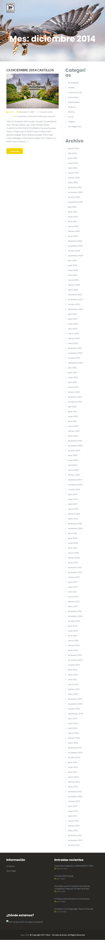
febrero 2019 (74, 514)
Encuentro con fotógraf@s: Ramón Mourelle (73, 909)
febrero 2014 (74, 738)
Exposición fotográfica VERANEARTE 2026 (73, 865)
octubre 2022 (74, 358)
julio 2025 (72, 207)
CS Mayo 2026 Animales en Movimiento (72, 898)
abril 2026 (72, 168)
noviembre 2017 (75, 572)
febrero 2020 (74, 475)
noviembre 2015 (75, 660)
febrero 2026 (74, 177)
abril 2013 (72, 772)
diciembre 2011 (75, 835)
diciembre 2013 (75, 747)
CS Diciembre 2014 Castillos (30, 70)
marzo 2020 (73, 470)
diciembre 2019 (75, 479)
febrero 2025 (74, 231)
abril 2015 (72, 679)
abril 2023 (72, 328)
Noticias (72, 107)
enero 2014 (73, 743)
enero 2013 (73, 786)
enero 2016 (73, 650)
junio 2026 (72, 158)
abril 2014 (72, 728)
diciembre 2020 (75, 440)
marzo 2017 (73, 596)
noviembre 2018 (75, 528)
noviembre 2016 (75, 616)
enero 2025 (73, 236)
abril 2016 (72, 635)
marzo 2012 (73, 820)
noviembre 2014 (75, 704)
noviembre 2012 (75, 796)
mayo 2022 (73, 377)
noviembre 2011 (75, 840)
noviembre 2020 (75, 445)
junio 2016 (72, 626)
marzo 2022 (73, 387)
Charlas (71, 87)
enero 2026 (73, 182)
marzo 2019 (73, 509)
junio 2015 (72, 669)
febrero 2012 (74, 825)
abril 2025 (72, 221)
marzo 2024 (73, 280)
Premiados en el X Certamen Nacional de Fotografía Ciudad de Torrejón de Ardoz (72, 887)
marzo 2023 (73, 333)
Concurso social (45, 112)
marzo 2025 (73, 226)
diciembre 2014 (75, 699)
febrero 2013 (74, 781)
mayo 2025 (73, 216)
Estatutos (10, 866)
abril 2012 (72, 816)
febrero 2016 (74, 645)
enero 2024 (73, 289)
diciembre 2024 (75, 241)
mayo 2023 (73, 323)
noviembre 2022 (75, 353)
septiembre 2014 (75, 713)
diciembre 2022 (75, 348)
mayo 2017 (73, 587)
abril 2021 (72, 421)
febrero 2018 (74, 557)
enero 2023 (73, 343)
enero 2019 (73, 518)
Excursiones (73, 97)
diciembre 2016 (75, 611)
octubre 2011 (74, 845)
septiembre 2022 (75, 362)
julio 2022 (72, 367)
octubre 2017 (74, 577)
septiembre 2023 (75, 309)
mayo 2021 (73, 416)
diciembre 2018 (75, 523)
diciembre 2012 (75, 791)
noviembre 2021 (75, 401)
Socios (71, 116)
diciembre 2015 (75, 655)
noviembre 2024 (75, 246)
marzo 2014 (73, 733)
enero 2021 (73, 436)
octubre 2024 (74, 250)
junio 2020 (72, 455)
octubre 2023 (74, 304)
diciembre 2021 (75, 397)
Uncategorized (74, 126)
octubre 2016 (74, 621)
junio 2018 (72, 538)
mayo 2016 (73, 630)
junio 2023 (72, 319)
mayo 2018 (73, 543)
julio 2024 (72, 260)
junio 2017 (72, 582)
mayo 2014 (73, 723)
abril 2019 (72, 504)
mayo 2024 (73, 270)
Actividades (73, 82)
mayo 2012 (73, 811)
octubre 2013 (74, 757)
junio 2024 (72, 265)
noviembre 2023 (75, 299)
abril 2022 (72, 382)
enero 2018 (73, 562)
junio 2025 (72, 211)
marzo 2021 (73, 426)
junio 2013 (72, 762)
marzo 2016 (73, 640)
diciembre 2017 (75, 567)
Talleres (71, 121)
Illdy (27, 935)
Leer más (14, 151)
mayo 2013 (73, 767)
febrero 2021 (74, 431)
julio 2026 (72, 153)
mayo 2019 (73, 499)
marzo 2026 (73, 172)
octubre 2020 (74, 450)
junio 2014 (72, 718)
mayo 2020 (73, 460)
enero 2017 (73, 606)
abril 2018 (72, 548)
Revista (71, 112)
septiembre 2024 (75, 255)
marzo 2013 (73, 777)
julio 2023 (72, 314)
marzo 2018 (73, 552)
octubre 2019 (74, 489)
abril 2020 (72, 465)
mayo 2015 (73, 674)
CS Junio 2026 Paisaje (64, 876)
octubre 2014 (74, 708)
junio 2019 (72, 494)
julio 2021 (72, 406)
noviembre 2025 (75, 192)
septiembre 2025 (75, 202)
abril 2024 (72, 275)
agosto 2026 (73, 148)
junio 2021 (72, 411)
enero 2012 (73, 830)
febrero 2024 (74, 285)
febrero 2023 (74, 338)
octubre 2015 (74, 665)
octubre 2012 (74, 801)
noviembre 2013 (75, 752)
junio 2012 (72, 806)
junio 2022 (72, 372)
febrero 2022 (74, 392)
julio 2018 (72, 533)
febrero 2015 (74, 689)
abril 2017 (72, 591)
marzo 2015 (73, 684)
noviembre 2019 (75, 484)
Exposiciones (74, 102)
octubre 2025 (74, 197)
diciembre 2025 (75, 187)
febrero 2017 (74, 601)
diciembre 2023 (75, 294)
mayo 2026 (73, 163)
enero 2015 (73, 694)
